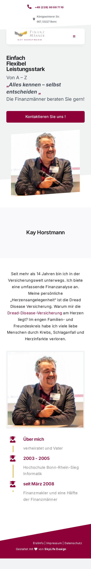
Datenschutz (73, 543)
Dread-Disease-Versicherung (34, 313)
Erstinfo (38, 543)
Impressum (54, 543)
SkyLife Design (55, 549)
